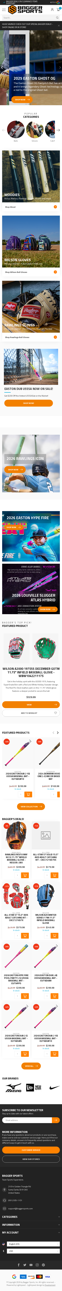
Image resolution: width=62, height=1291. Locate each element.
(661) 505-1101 (15, 1200)
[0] (58, 9)
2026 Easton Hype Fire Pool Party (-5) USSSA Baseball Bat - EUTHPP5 (16, 979)
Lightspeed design (34, 1285)
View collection (29, 806)
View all (29, 1065)
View (29, 704)
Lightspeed (21, 1285)
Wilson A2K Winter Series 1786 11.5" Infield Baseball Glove (45, 919)
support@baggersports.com (20, 1208)
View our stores (31, 1159)
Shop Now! (28, 403)
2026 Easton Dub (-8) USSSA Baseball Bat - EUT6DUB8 (45, 978)
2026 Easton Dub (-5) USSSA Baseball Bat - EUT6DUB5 (16, 1038)
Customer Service (31, 1149)
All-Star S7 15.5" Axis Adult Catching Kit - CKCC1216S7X (16, 918)
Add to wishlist (29, 712)
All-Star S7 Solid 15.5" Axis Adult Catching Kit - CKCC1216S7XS (45, 857)
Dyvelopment (50, 1285)
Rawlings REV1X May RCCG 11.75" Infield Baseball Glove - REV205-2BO (16, 858)
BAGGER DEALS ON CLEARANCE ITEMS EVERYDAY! (21, 2)
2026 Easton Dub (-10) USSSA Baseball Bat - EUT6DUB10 (18, 776)
